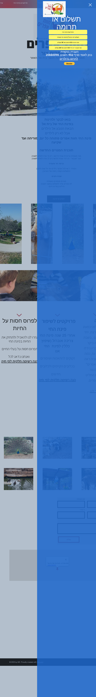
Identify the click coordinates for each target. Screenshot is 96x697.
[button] (90, 5)
